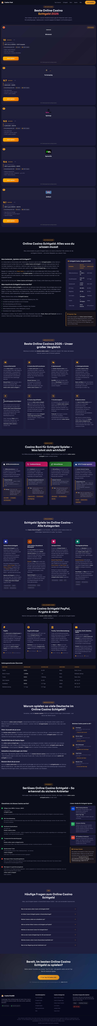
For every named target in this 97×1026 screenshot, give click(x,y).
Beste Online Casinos (59, 997)
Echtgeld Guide (38, 1000)
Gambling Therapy (83, 1003)
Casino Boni (38, 1003)
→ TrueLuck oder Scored (81, 732)
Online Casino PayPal (59, 1003)
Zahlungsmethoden (39, 1008)
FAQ (81, 2)
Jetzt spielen (90, 2)
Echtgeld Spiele (38, 1005)
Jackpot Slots (57, 1008)
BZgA (75, 1003)
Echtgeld (65, 2)
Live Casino (56, 1005)
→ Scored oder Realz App (81, 766)
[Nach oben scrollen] (93, 1023)
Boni (71, 2)
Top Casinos (58, 2)
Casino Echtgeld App (58, 1000)
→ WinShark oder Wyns (81, 758)
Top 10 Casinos (38, 997)
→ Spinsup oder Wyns (80, 740)
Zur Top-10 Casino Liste (49, 977)
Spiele (75, 2)
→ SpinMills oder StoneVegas (82, 749)
